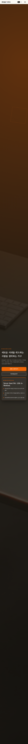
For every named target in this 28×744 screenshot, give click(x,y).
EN (21, 2)
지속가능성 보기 (13, 374)
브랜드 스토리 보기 (14, 369)
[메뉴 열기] (25, 2)
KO (18, 2)
